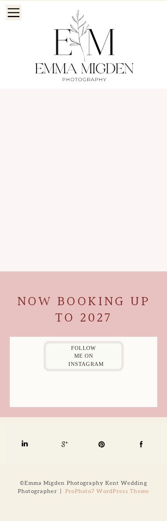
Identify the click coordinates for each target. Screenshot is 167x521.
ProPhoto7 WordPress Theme (107, 491)
